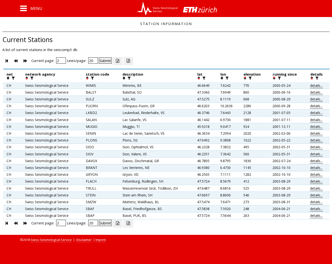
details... (316, 85)
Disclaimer (84, 240)
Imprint (101, 240)
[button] (31, 8)
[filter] (12, 78)
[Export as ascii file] (128, 61)
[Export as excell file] (117, 61)
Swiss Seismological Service (51, 240)
